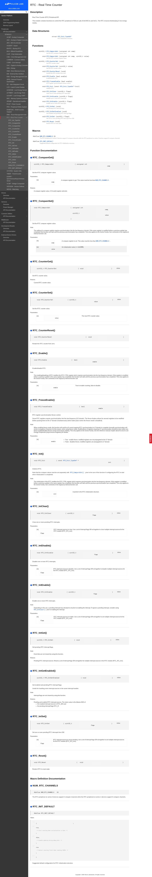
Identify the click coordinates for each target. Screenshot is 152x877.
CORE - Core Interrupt (13, 62)
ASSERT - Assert (12, 45)
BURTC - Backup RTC (14, 48)
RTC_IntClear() (40, 610)
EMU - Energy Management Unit (17, 76)
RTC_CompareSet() (77, 472)
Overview (6, 20)
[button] (150, 438)
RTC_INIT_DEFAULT (15, 168)
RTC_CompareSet (14, 126)
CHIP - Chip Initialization (14, 54)
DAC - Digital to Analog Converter (17, 65)
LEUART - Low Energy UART (16, 95)
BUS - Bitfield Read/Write (15, 51)
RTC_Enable (12, 137)
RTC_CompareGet (14, 123)
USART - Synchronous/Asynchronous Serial (15, 179)
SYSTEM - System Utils (14, 171)
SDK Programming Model (11, 22)
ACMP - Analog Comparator (15, 37)
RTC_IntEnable (13, 151)
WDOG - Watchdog (13, 189)
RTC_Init (11, 143)
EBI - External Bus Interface (15, 74)
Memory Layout (8, 25)
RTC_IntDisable (13, 148)
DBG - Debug (11, 68)
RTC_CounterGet (13, 129)
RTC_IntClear (12, 145)
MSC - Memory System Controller (17, 98)
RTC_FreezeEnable (14, 140)
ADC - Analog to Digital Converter (17, 40)
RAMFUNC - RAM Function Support (15, 111)
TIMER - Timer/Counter (14, 174)
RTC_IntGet (12, 154)
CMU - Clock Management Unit (16, 57)
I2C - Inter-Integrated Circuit (15, 84)
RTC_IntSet (12, 159)
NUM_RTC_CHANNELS (16, 165)
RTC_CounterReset (14, 134)
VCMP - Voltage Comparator (15, 183)
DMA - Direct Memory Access (16, 71)
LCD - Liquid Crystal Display (15, 87)
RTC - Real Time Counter (15, 117)
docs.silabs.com (14, 8)
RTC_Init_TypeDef (14, 120)
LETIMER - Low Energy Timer (16, 93)
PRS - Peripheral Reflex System (17, 107)
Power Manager (8, 207)
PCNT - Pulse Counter (14, 104)
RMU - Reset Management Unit (16, 114)
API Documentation (9, 31)
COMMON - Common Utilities (16, 60)
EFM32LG (8, 34)
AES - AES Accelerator (14, 43)
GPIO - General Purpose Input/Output (14, 80)
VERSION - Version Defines (15, 186)
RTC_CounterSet (13, 131)
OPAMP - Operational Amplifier (16, 101)
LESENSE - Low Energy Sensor (17, 90)
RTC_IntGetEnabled (14, 157)
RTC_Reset (12, 162)
